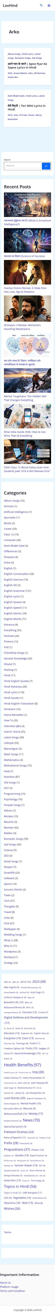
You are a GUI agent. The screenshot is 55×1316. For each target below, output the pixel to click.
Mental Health (30, 1103)
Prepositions (17, 1149)
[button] (41, 5)
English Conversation (16, 573)
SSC (42, 1175)
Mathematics (11, 760)
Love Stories (14, 1098)
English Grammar (14, 590)
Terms (7, 1232)
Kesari (31, 115)
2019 (10, 115)
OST (6, 788)
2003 (15, 982)
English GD (10, 585)
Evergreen (12, 1038)
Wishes (12, 1208)
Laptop (19, 1093)
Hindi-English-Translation (19, 703)
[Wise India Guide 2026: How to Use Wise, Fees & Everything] (27, 416)
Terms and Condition (12, 1290)
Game (8, 1053)
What (39, 1203)
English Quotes (13, 602)
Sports (8, 884)
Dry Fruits (29, 1028)
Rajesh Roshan (38, 1155)
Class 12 (9, 534)
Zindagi (8, 962)
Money (36, 1113)
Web (27, 1203)
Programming (12, 793)
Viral (6, 923)
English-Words (12, 619)
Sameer (8, 1165)
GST (45, 1053)
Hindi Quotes (12, 697)
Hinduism (10, 709)
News (31, 1120)
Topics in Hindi (20, 1186)
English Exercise (13, 579)
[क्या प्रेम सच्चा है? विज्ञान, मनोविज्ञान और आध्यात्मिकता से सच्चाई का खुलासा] (27, 345)
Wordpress (10, 951)
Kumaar (8, 1093)
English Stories (12, 613)
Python (8, 810)
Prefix (11, 1143)
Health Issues (10, 1072)
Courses (29, 1012)
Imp (38, 1072)
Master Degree (11, 1103)
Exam (28, 1038)
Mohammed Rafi (15, 1113)
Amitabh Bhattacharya (31, 987)
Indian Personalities (34, 1077)
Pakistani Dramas (19, 1132)
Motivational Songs (15, 765)
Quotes (22, 1155)
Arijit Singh (37, 992)
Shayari (8, 867)
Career (8, 528)
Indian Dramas (12, 1077)
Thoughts (9, 906)
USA (8, 1197)
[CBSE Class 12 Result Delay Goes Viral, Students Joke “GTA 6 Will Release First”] (27, 451)
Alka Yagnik (11, 987)
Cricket (43, 1012)
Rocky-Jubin (23, 1160)
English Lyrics (12, 596)
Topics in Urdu (12, 1192)
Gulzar (8, 1058)
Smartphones (31, 1175)
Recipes (8, 816)
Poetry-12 (44, 1137)
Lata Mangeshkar (35, 1093)
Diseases (9, 557)
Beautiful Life (13, 1002)
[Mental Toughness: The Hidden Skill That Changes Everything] (27, 380)
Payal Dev (32, 1138)
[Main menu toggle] (49, 5)
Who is (8, 945)
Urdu (7, 917)
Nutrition (9, 776)
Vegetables (22, 1197)
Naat (7, 771)
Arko (30, 73)
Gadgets (44, 1048)
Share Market (37, 1170)
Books (7, 523)
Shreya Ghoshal (13, 1175)
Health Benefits (22, 1065)
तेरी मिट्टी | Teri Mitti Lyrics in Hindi (27, 107)
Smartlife (9, 872)
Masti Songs (11, 754)
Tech (7, 900)
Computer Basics (12, 1012)
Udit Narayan (32, 1192)
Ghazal (8, 664)
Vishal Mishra (39, 1198)
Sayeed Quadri (11, 1170)
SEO (6, 855)
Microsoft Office (13, 1108)
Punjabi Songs (12, 805)
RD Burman (39, 73)
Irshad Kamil (10, 1083)
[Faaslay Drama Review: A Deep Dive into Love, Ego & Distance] (27, 272)
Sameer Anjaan (26, 1165)
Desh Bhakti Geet (16, 95)
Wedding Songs (13, 934)
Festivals (9, 636)
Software (9, 878)
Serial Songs (11, 861)
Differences (10, 551)
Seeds (24, 1170)
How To (8, 720)
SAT (42, 1165)
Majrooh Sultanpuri (36, 1098)
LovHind (10, 5)
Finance (8, 641)
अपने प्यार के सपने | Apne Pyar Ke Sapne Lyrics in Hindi (27, 65)
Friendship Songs (14, 652)
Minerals (29, 1108)
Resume (9, 821)
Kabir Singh (10, 1088)
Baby (31, 997)
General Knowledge (15, 658)
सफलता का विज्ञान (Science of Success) (24, 256)
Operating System (15, 1126)
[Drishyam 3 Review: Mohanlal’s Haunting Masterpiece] (27, 308)
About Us (5, 1282)
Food (35, 1043)
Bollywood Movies (14, 1007)
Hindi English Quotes (16, 681)
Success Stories (13, 889)
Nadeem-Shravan (12, 1120)
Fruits (31, 1048)
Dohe (7, 562)
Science (8, 850)
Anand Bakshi (20, 73)
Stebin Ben (13, 77)
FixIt (6, 647)
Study (25, 1180)
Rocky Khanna (37, 1160)
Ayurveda (9, 517)
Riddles (8, 833)
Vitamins (12, 1203)
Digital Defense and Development (26, 1020)
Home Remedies (14, 714)
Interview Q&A (12, 726)
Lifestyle (9, 743)
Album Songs (14, 54)
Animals (9, 506)
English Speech (13, 607)
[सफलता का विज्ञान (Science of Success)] (27, 240)
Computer (10, 540)
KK (39, 1088)
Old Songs (10, 782)
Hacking (8, 669)
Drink (19, 1028)
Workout (9, 957)
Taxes (7, 895)
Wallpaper (10, 929)
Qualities (9, 1155)
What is (8, 940)
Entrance (9, 624)
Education (12, 1033)
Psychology (10, 799)
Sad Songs (37, 58)
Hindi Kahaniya (13, 686)
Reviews (9, 827)
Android (24, 992)
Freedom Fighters (14, 1048)
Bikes (28, 1002)
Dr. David (9, 1028)
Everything (10, 630)
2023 (10, 73)
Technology (37, 1180)
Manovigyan (11, 748)
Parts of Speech (15, 1137)
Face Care (9, 1043)
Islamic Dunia (12, 731)
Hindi (7, 675)
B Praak (23, 115)
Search (7, 159)
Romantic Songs (22, 58)
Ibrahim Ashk (25, 1073)
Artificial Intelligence (16, 512)
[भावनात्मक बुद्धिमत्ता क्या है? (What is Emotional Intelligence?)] (27, 204)
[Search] (46, 166)
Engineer (26, 1033)
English (8, 568)
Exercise (40, 1038)
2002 (7, 982)
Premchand (26, 1143)
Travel (7, 912)
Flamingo (22, 1043)
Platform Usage (9, 1286)
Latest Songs (11, 737)
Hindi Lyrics (27, 54)
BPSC (30, 1007)
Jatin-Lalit (24, 1082)
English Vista (41, 1033)
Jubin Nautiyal (39, 1082)
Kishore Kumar (26, 1087)
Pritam (37, 1149)
